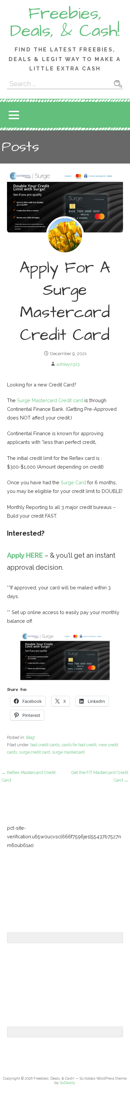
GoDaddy (67, 1083)
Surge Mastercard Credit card (50, 400)
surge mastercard (68, 752)
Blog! (30, 737)
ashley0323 (68, 364)
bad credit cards (45, 744)
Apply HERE (25, 555)
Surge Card (73, 482)
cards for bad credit (79, 744)
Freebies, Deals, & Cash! (65, 22)
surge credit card (34, 752)
